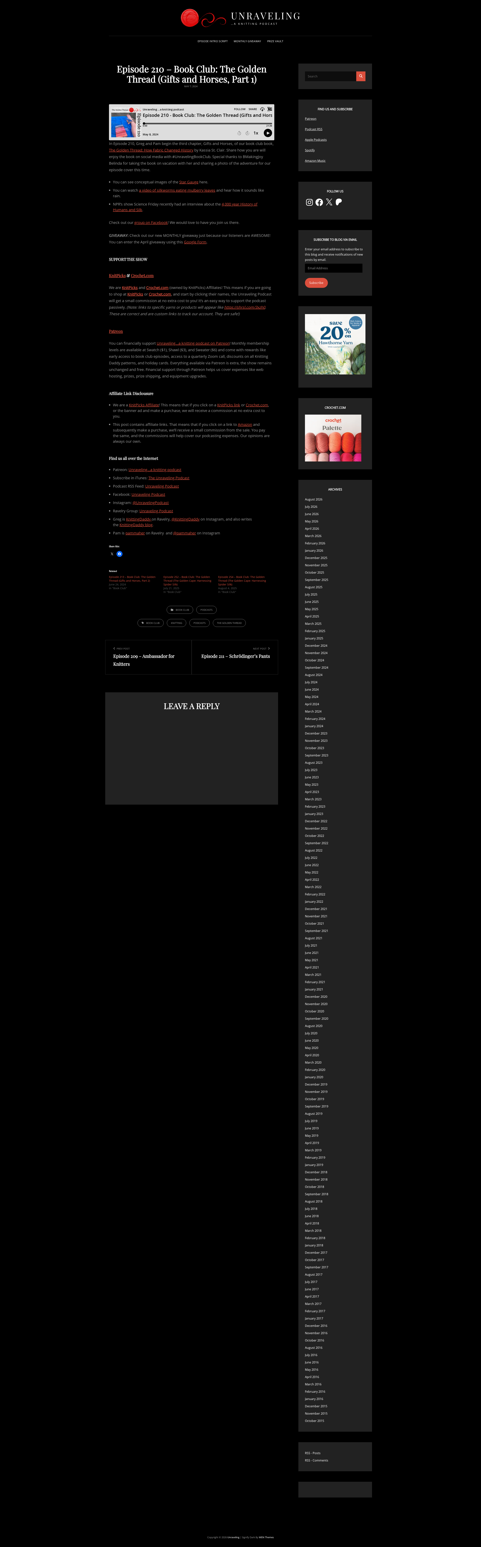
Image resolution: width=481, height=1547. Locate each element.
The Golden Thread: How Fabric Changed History (151, 150)
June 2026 (312, 514)
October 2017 (314, 1260)
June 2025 (312, 602)
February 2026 (315, 543)
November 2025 (316, 565)
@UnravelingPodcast (151, 502)
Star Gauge (188, 182)
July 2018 (311, 1209)
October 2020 (314, 1011)
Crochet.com (142, 275)
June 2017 (312, 1289)
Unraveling (266, 15)
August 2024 (313, 675)
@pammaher (184, 533)
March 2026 (313, 536)
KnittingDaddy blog (136, 524)
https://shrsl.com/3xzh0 (244, 307)
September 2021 (316, 931)
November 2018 (316, 1179)
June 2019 (312, 1128)
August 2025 (313, 587)
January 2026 (314, 550)
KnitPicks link (228, 404)
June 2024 (312, 689)
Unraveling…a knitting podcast (155, 469)
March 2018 (313, 1231)
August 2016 (313, 1348)
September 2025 (316, 580)
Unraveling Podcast (162, 486)
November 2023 (316, 741)
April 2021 (312, 967)
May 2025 (311, 609)
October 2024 (314, 660)
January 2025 (314, 638)
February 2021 (315, 982)
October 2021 (314, 923)
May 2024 (311, 697)
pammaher (135, 533)
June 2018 (312, 1216)
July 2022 (311, 858)
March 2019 (313, 1150)
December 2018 (316, 1172)
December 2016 (316, 1326)
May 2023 (311, 785)
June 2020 (312, 1040)
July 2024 (311, 682)
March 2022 (313, 887)
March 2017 (313, 1304)
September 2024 (316, 667)
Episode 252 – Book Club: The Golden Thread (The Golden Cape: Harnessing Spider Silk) (187, 580)
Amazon (245, 424)
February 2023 (315, 806)
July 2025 (311, 594)
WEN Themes (266, 1537)
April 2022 (312, 880)
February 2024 (315, 719)
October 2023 (314, 748)
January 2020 (314, 1077)
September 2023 (316, 755)
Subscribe (316, 283)
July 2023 (311, 770)
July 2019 (311, 1121)
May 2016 (311, 1370)
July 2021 (311, 945)
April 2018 (312, 1223)
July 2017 (311, 1282)
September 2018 (316, 1194)
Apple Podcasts (316, 140)
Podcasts (206, 609)
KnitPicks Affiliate (144, 404)
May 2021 (311, 960)
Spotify (310, 150)
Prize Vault (275, 41)
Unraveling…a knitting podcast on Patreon (193, 343)
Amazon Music (315, 161)
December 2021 (316, 909)
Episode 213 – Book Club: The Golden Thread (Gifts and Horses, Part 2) (132, 578)
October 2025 (314, 572)
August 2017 (313, 1274)
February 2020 (315, 1070)
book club (153, 623)
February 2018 (315, 1238)
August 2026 (313, 499)
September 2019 (316, 1106)
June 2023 (312, 777)
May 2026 (311, 521)
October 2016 (314, 1340)
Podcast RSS (313, 129)
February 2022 (315, 894)
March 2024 (313, 711)
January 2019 (314, 1165)
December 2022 (316, 821)
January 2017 (314, 1318)
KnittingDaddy (139, 519)
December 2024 (316, 646)
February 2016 (315, 1391)
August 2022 (313, 850)
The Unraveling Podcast (168, 477)
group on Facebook (151, 222)
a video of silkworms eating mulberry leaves (177, 190)
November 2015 (316, 1413)
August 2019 (313, 1114)
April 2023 (312, 792)
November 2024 (316, 653)
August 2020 (313, 1026)
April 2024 (312, 704)
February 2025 (315, 631)
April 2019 (312, 1143)
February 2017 (315, 1311)
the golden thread (229, 623)
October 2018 (314, 1187)
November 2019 (316, 1092)
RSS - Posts (313, 1453)
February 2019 (315, 1157)
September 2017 (316, 1267)
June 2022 (312, 865)
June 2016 (312, 1362)
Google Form (195, 242)
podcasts (200, 623)
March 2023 (313, 799)
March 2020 (313, 1062)
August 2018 (313, 1201)
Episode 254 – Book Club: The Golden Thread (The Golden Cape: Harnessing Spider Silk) (242, 580)
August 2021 (313, 938)
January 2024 (314, 726)
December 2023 (316, 733)
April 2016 (312, 1377)
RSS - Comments (316, 1460)
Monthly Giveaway (247, 41)
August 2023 (313, 763)
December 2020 (316, 997)
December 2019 (316, 1084)
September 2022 (316, 843)
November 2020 (316, 1004)
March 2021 (313, 975)
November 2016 (316, 1333)
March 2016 (313, 1384)
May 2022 (311, 872)
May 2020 (311, 1048)
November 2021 (316, 916)
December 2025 (316, 558)
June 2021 (312, 953)
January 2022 (314, 902)
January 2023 (314, 814)
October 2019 (314, 1099)
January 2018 (314, 1245)
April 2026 (312, 529)
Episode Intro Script (213, 41)
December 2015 (316, 1406)
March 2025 (313, 624)
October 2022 (314, 836)
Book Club (182, 609)
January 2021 (314, 989)
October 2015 (314, 1421)
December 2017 (316, 1253)
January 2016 (314, 1399)
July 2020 (311, 1033)
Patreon (116, 331)
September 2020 (316, 1019)
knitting (176, 623)
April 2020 (312, 1055)
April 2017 (312, 1296)
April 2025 (312, 616)
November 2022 (316, 828)
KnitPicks (117, 275)
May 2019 (311, 1136)
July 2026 (311, 507)
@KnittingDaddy (186, 519)
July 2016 (311, 1355)
